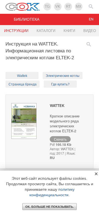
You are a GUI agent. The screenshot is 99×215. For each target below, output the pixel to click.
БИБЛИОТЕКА (26, 19)
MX (78, 6)
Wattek (22, 76)
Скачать (60, 139)
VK (57, 6)
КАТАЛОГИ (46, 31)
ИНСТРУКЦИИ (16, 31)
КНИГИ (69, 31)
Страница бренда (23, 84)
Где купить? (60, 84)
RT (68, 6)
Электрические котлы (62, 76)
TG (47, 6)
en (91, 19)
